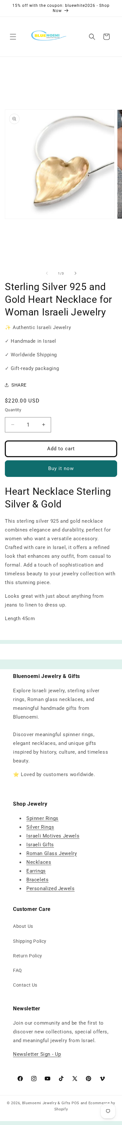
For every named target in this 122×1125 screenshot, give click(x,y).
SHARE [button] (19, 385)
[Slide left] (47, 273)
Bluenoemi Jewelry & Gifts (46, 1103)
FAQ (17, 970)
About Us (23, 926)
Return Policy (27, 955)
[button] (13, 37)
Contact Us (25, 985)
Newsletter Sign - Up (37, 1054)
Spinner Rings (42, 818)
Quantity (13, 409)
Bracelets (37, 880)
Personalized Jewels (50, 888)
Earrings (36, 871)
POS (75, 1103)
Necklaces (38, 862)
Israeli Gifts (40, 845)
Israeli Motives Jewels (52, 836)
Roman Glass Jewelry (51, 853)
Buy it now (61, 468)
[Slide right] (75, 273)
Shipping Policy (30, 941)
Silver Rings (40, 827)
